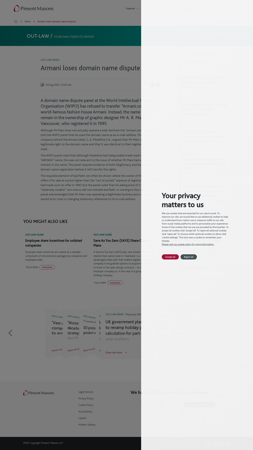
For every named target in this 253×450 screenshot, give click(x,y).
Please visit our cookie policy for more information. (188, 244)
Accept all (170, 256)
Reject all (188, 256)
